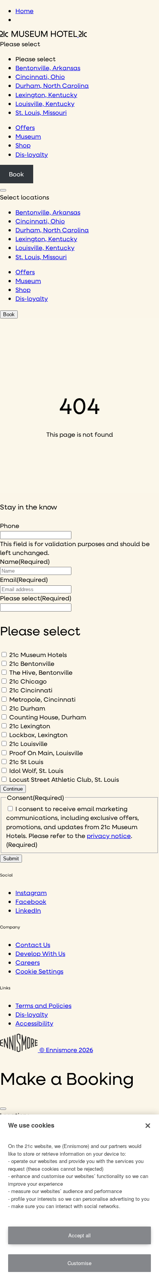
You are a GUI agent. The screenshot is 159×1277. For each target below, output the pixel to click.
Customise (79, 1263)
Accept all (79, 1235)
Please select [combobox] (20, 44)
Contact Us (32, 944)
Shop (22, 145)
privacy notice (109, 835)
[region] (79, 1195)
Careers (27, 962)
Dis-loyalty (31, 154)
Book (16, 174)
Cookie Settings (39, 971)
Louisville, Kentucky (44, 103)
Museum (28, 136)
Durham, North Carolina (52, 85)
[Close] (3, 1109)
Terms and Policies (43, 1005)
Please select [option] (35, 59)
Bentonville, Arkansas (47, 68)
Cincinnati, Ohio (40, 76)
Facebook (30, 901)
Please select (35, 598)
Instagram (31, 892)
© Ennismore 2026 (65, 1050)
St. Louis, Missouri (41, 112)
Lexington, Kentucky (46, 94)
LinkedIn (28, 910)
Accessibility (34, 1023)
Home (24, 11)
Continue (13, 789)
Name (25, 561)
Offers (25, 127)
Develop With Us (40, 953)
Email (24, 579)
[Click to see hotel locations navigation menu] (3, 190)
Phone (9, 525)
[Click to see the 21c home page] (43, 34)
